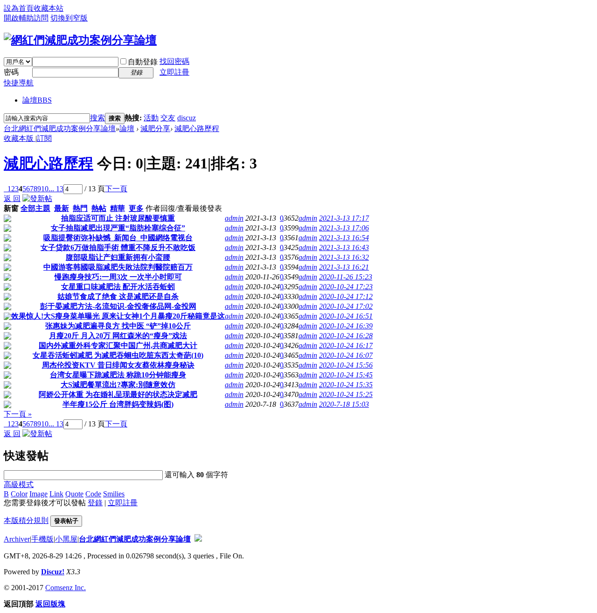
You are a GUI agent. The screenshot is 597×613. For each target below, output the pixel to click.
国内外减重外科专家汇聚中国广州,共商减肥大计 (118, 345)
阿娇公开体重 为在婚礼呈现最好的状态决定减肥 (118, 394)
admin (234, 218)
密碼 (11, 72)
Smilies (114, 494)
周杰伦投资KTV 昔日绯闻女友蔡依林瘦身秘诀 (118, 365)
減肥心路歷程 (196, 128)
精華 (117, 208)
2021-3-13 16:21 (344, 267)
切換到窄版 (69, 18)
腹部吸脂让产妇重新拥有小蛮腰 (118, 257)
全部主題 (35, 208)
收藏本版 (19, 138)
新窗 (11, 208)
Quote (74, 494)
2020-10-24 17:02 (346, 306)
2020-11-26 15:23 (345, 277)
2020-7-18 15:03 (344, 404)
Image (38, 494)
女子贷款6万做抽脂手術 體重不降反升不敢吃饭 (118, 247)
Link (56, 494)
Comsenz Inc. (65, 588)
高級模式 (19, 484)
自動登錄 (143, 62)
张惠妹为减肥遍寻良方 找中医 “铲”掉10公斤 (118, 326)
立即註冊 (174, 72)
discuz (186, 118)
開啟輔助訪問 (26, 18)
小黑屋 (66, 539)
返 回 (12, 198)
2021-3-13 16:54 (344, 238)
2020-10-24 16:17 (346, 345)
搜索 (97, 118)
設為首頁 (19, 8)
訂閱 (44, 138)
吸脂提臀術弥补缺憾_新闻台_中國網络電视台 (118, 238)
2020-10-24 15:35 (346, 385)
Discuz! (52, 572)
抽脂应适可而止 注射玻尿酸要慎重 (118, 218)
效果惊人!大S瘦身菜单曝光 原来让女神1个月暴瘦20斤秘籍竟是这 (118, 316)
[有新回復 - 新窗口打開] (7, 219)
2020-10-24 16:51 (346, 316)
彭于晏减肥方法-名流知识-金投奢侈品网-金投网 (118, 306)
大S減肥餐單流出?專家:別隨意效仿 (118, 385)
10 (45, 189)
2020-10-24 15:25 (346, 394)
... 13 (56, 189)
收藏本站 (48, 8)
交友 (167, 118)
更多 (136, 208)
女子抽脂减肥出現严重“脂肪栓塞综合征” (118, 228)
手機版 (42, 539)
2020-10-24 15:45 (346, 375)
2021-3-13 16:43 (344, 247)
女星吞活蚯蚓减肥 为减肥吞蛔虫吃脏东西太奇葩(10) (118, 355)
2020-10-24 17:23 (346, 287)
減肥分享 (155, 128)
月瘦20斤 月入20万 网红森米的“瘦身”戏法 (118, 336)
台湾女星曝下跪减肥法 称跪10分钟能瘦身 (118, 375)
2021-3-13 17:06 (344, 228)
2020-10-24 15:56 (346, 365)
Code (93, 494)
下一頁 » (18, 414)
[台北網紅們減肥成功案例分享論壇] (80, 40)
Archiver (17, 539)
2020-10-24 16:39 (346, 326)
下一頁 (116, 189)
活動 (151, 118)
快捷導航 (19, 83)
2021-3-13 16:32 (344, 257)
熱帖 (98, 208)
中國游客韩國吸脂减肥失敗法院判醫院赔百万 (118, 267)
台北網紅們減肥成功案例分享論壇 (60, 128)
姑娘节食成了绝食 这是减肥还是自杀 (118, 296)
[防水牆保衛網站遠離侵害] (198, 539)
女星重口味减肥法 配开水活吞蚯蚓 (118, 287)
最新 (61, 208)
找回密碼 (174, 61)
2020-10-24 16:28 (346, 336)
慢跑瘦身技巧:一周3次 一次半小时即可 (118, 277)
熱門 (80, 208)
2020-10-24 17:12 (346, 296)
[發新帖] (37, 198)
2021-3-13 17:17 (344, 218)
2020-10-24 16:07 (346, 355)
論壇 (37, 100)
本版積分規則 (26, 520)
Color (19, 494)
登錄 (95, 503)
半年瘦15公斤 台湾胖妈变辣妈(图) (118, 404)
